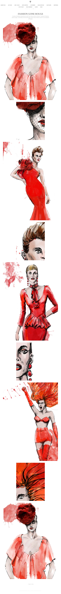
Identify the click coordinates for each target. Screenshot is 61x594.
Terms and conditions (31, 590)
